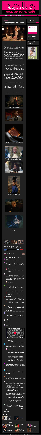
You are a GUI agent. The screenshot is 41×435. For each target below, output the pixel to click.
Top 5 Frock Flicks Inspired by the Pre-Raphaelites (34, 430)
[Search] (38, 15)
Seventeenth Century (21, 424)
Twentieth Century (8, 429)
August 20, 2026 (9, 419)
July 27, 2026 (20, 418)
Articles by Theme (12, 15)
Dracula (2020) (15, 246)
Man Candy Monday (21, 429)
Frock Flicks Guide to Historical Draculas (6, 244)
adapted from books (8, 246)
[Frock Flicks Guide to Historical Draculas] (7, 242)
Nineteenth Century (9, 416)
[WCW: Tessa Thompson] (29, 426)
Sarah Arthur (22, 247)
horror (17, 246)
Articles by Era (6, 15)
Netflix (14, 247)
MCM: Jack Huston (21, 430)
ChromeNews (29, 434)
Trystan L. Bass (5, 23)
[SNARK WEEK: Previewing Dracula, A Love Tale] (21, 242)
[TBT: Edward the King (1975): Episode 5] (4, 418)
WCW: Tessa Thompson (34, 425)
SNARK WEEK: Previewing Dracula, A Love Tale (21, 244)
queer (15, 247)
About (2, 15)
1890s (5, 246)
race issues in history (18, 247)
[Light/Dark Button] (37, 15)
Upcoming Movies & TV (18, 15)
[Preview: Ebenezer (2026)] (16, 418)
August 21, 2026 (33, 431)
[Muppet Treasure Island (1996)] (4, 426)
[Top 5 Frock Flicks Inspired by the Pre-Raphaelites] (29, 430)
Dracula (13, 246)
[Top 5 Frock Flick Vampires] (14, 242)
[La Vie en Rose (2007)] (4, 430)
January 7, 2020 (9, 23)
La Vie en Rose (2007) (9, 430)
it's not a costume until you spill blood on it (7, 247)
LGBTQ (12, 247)
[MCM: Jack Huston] (17, 430)
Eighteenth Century (9, 424)
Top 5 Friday (32, 429)
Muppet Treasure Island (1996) (10, 425)
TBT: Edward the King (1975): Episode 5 (10, 418)
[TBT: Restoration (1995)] (17, 426)
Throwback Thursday (21, 425)
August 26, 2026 (33, 426)
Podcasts (23, 15)
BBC (11, 246)
